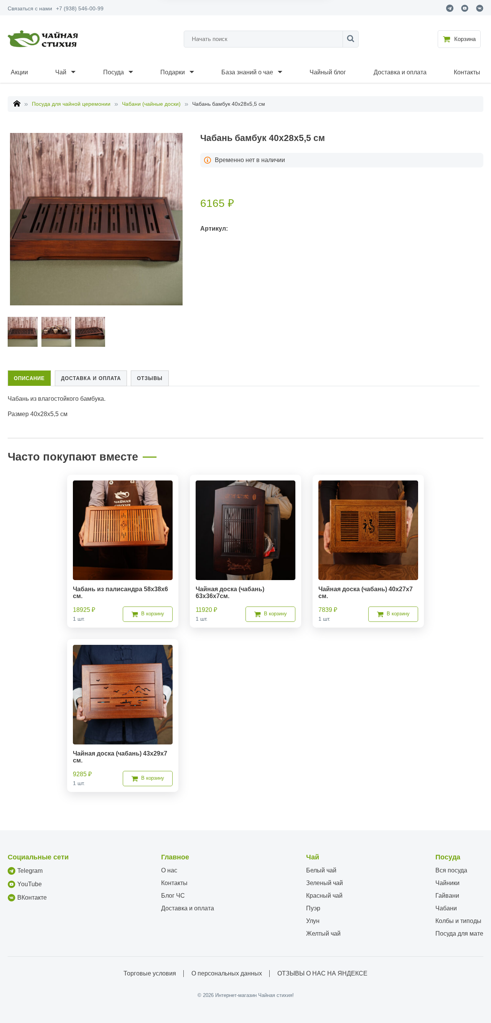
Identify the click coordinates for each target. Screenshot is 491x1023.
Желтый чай (323, 933)
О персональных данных (226, 973)
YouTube (29, 884)
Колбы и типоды (458, 921)
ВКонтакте (32, 897)
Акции (19, 72)
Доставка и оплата (400, 72)
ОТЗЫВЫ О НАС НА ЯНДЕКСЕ (322, 973)
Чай (60, 72)
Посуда (113, 72)
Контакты (467, 72)
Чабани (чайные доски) (151, 104)
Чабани (446, 908)
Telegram (30, 870)
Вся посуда (451, 870)
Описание (29, 378)
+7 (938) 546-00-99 (80, 8)
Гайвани (447, 895)
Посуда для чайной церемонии (71, 104)
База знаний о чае (247, 72)
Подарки (172, 72)
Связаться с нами (30, 8)
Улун (313, 921)
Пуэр (313, 908)
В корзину (152, 613)
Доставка (91, 378)
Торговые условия (150, 973)
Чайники (447, 883)
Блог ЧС (173, 895)
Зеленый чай (324, 883)
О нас (169, 870)
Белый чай (321, 870)
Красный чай (324, 895)
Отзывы (150, 378)
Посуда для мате (459, 933)
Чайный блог (328, 72)
